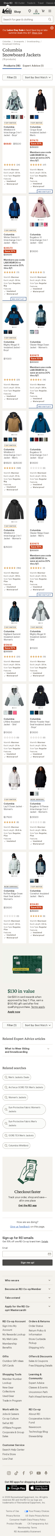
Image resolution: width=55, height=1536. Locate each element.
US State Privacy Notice (37, 1515)
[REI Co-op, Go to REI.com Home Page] (7, 11)
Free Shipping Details (40, 1365)
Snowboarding (33, 41)
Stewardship (36, 1436)
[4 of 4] (16, 112)
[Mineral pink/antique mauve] (32, 225)
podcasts (46, 1473)
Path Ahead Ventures (40, 1396)
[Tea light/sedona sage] (41, 225)
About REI (34, 1413)
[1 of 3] (13, 327)
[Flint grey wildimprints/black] (13, 117)
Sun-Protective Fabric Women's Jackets (24, 1109)
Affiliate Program (11, 1427)
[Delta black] (15, 439)
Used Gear (8, 1395)
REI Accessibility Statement (27, 1531)
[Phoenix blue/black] (32, 439)
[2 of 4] (13, 112)
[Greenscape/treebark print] (36, 881)
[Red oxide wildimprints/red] (22, 117)
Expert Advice (36, 1382)
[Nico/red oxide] (46, 225)
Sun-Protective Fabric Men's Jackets (23, 1123)
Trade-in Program (12, 1400)
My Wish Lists (9, 1339)
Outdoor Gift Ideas (13, 1360)
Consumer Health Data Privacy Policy (27, 1519)
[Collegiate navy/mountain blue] (36, 117)
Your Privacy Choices (38, 1511)
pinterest (31, 1473)
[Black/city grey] (41, 439)
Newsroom (35, 1427)
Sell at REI (7, 1423)
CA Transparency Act (38, 1523)
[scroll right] (24, 117)
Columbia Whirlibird (18, 1145)
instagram (8, 1473)
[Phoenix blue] (10, 439)
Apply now (14, 1011)
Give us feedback (20, 1226)
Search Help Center (13, 1449)
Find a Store (9, 1454)
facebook (23, 1473)
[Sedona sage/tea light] (41, 713)
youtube (38, 1473)
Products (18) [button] (12, 65)
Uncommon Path (38, 1392)
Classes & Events (38, 1387)
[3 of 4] (15, 112)
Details (45, 1241)
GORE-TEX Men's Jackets (21, 1135)
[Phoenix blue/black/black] (6, 332)
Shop (17, 11)
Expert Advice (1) (33, 65)
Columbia (6, 41)
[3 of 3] (16, 327)
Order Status (36, 1325)
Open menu (50, 11)
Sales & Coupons (38, 1360)
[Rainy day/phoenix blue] (36, 225)
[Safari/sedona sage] (46, 439)
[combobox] (27, 19)
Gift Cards (8, 1365)
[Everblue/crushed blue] (32, 332)
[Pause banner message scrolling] (52, 28)
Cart (43, 11)
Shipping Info (36, 1347)
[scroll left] (4, 117)
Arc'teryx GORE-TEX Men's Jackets (26, 1087)
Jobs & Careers (10, 1413)
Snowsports (19, 41)
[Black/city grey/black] (10, 332)
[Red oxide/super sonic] (36, 439)
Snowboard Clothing (11, 44)
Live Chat (7, 1458)
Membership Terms (27, 1527)
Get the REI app (27, 1205)
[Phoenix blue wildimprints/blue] (8, 117)
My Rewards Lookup (13, 1334)
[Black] (32, 117)
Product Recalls (14, 1523)
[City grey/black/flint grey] (10, 713)
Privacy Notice (13, 1515)
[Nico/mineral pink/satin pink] (15, 713)
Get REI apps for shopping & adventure (27, 1481)
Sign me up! (27, 1262)
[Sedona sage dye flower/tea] (17, 117)
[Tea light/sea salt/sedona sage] (6, 713)
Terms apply (38, 1006)
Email (4, 1248)
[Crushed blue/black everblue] (32, 881)
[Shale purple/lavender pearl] (36, 332)
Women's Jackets (17, 1097)
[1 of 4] (12, 112)
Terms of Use (12, 1511)
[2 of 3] (14, 327)
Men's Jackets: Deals (19, 1077)
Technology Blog (38, 1431)
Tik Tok (16, 1473)
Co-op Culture (10, 1418)
